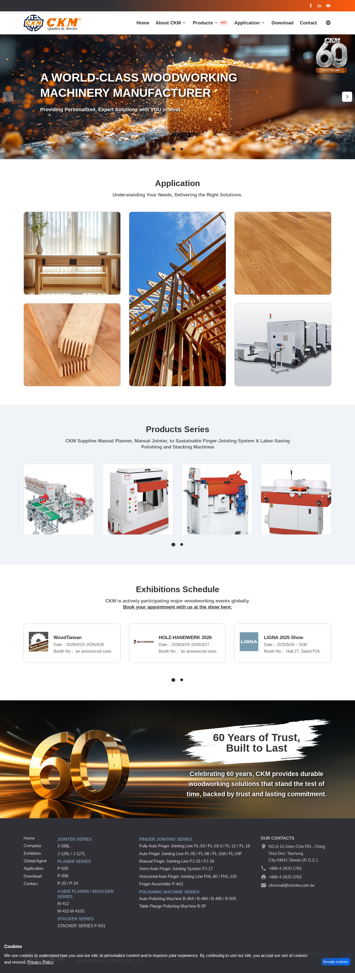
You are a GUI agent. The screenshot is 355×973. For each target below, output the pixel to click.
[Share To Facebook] (311, 5)
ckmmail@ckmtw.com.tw (291, 885)
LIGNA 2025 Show (24, 637)
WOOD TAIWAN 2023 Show (245, 637)
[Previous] (8, 97)
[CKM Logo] (52, 23)
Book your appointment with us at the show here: (177, 607)
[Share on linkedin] (319, 5)
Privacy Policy (40, 962)
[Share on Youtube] (328, 5)
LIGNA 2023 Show (130, 637)
